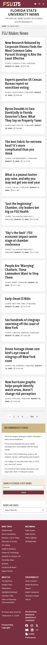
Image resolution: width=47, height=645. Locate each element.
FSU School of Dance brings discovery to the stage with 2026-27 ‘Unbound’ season (22, 470)
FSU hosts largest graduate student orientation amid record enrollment (23, 437)
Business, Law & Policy (10, 538)
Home (4, 26)
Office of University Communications (9, 600)
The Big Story (7, 581)
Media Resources (31, 585)
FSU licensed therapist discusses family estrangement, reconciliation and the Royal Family (21, 447)
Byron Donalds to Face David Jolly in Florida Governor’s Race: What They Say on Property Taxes (23, 114)
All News (5, 564)
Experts (28, 588)
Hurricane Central (32, 596)
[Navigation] (43, 4)
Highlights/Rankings (9, 592)
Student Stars (7, 585)
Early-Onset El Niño (18, 298)
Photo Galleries (31, 538)
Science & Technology (10, 552)
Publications (6, 588)
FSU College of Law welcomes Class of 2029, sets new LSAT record (22, 462)
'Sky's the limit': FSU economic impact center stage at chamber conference (21, 238)
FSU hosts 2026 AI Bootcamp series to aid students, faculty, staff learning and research (22, 455)
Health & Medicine (9, 549)
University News (8, 560)
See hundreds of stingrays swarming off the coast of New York (22, 324)
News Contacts (31, 581)
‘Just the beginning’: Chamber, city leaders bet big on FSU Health (22, 207)
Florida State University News (23, 12)
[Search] (39, 4)
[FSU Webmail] (35, 4)
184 (31, 416)
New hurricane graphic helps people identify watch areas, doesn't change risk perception (20, 388)
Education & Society (9, 541)
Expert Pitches (7, 571)
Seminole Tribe (7, 596)
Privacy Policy (7, 625)
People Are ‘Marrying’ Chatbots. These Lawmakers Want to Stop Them (22, 271)
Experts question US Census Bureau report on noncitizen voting (23, 83)
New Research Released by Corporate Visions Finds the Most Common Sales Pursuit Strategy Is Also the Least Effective (23, 50)
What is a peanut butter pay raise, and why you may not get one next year (22, 178)
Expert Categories (32, 592)
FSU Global (6, 545)
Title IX (27, 599)
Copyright (6, 627)
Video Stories (30, 530)
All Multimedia (30, 541)
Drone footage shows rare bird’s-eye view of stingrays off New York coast (22, 355)
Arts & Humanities (9, 534)
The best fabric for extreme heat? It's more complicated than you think (23, 147)
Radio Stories (30, 534)
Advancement (7, 530)
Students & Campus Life (11, 556)
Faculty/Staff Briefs (9, 567)
